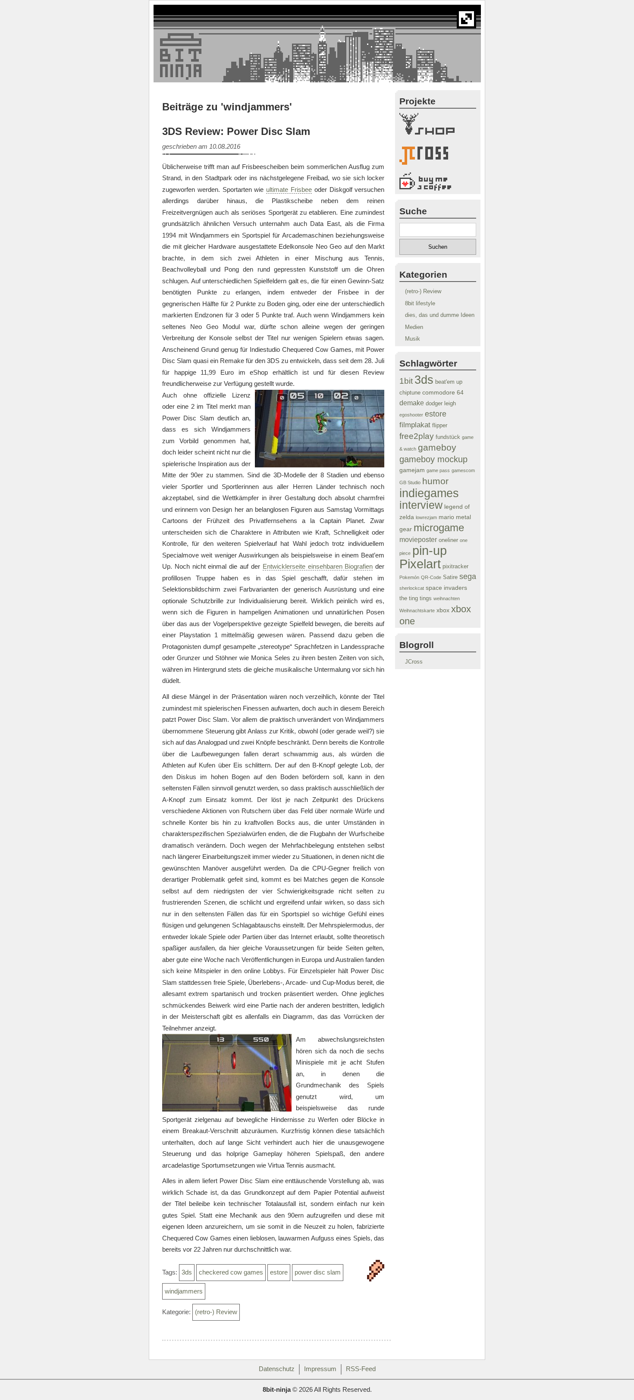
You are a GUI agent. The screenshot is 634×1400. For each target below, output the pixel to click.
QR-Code (431, 577)
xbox (442, 610)
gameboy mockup (433, 459)
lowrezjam (426, 517)
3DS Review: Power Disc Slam (236, 131)
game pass (438, 470)
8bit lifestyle (420, 303)
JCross (414, 661)
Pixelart (420, 564)
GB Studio (410, 482)
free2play (416, 436)
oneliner (448, 540)
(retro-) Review (216, 1312)
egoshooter (411, 414)
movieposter (418, 539)
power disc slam (318, 1272)
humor (435, 481)
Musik (412, 338)
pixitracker (455, 567)
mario (446, 517)
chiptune (410, 393)
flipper (439, 426)
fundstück (448, 437)
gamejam (412, 470)
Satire (450, 577)
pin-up (429, 550)
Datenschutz (277, 1369)
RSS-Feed (361, 1369)
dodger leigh (441, 404)
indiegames (429, 493)
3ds (187, 1272)
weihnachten (446, 598)
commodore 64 (443, 392)
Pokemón (409, 577)
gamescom (463, 470)
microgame (439, 527)
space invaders (446, 587)
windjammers (184, 1291)
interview (421, 505)
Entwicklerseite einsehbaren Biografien (318, 566)
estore (279, 1272)
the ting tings (415, 598)
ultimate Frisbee (289, 189)
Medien (414, 327)
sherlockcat (411, 588)
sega (467, 576)
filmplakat (414, 425)
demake (411, 403)
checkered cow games (231, 1272)
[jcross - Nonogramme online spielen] (437, 157)
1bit (406, 380)
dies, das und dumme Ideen (439, 315)
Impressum (320, 1369)
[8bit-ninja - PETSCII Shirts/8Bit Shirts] (437, 125)
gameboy (437, 447)
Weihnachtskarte (417, 610)
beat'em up (448, 382)
